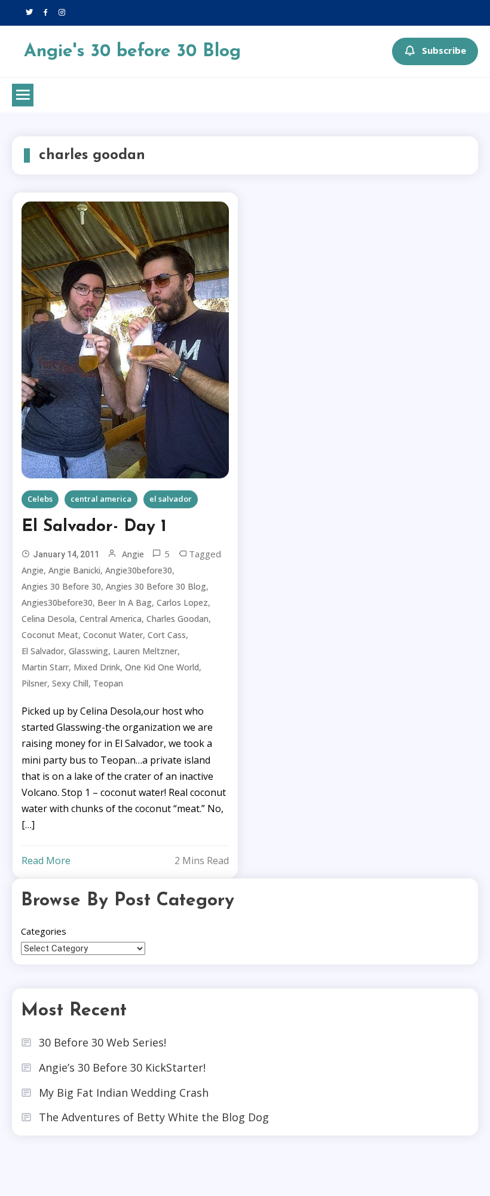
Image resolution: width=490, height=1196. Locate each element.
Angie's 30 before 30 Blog (132, 51)
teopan (108, 683)
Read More (46, 860)
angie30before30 (138, 570)
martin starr (45, 667)
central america (101, 498)
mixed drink (97, 667)
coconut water (113, 634)
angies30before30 (57, 602)
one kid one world (162, 667)
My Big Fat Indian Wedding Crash (124, 1092)
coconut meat (50, 634)
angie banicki (74, 570)
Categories (43, 931)
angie (33, 570)
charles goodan (177, 618)
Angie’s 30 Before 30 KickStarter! (122, 1067)
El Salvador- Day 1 (94, 526)
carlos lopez (182, 602)
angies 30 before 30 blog (156, 586)
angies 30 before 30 (61, 586)
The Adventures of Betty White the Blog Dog (154, 1117)
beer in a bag (124, 602)
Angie (133, 554)
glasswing (88, 651)
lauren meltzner (145, 651)
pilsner (34, 683)
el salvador (170, 498)
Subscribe (444, 50)
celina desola (48, 618)
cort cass (167, 634)
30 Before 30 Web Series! (102, 1042)
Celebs (40, 498)
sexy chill (70, 683)
